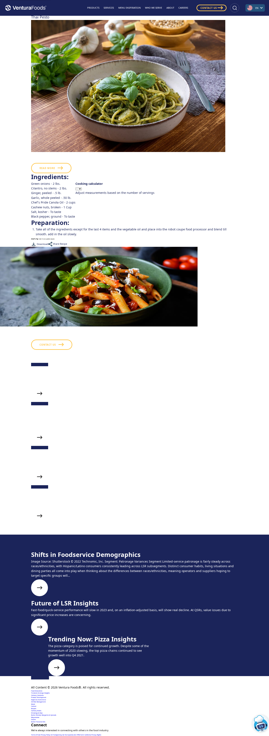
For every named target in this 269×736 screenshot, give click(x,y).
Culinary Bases (36, 711)
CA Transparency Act (58, 735)
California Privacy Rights (92, 735)
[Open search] (234, 7)
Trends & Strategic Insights (40, 693)
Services (109, 7)
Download (42, 244)
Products (93, 7)
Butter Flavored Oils (38, 722)
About (170, 7)
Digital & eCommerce (38, 700)
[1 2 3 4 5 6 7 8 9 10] (114, 189)
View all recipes (51, 550)
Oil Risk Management (38, 702)
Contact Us (208, 7)
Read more (47, 168)
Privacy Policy (46, 735)
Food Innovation (36, 691)
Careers (183, 7)
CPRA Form (80, 735)
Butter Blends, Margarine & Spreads (43, 715)
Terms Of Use (36, 735)
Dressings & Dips (36, 713)
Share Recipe (59, 243)
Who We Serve (153, 7)
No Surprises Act (70, 735)
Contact (33, 706)
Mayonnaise (35, 717)
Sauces (33, 719)
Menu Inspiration (129, 7)
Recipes (33, 709)
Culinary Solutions (37, 695)
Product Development (38, 697)
